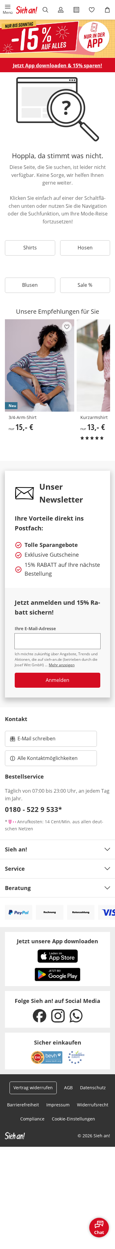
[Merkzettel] (92, 10)
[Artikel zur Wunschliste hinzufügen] (67, 326)
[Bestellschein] (76, 10)
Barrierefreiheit (23, 1105)
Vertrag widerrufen (33, 1087)
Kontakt (16, 719)
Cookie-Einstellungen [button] (73, 1119)
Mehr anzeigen (62, 665)
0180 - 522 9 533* (33, 809)
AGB (68, 1087)
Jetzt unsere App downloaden (57, 941)
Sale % (85, 285)
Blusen (30, 285)
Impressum (58, 1105)
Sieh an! (16, 849)
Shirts (30, 247)
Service (15, 868)
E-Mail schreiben (33, 740)
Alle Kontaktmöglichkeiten (47, 758)
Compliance (32, 1119)
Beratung (18, 888)
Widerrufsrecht (92, 1105)
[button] (8, 10)
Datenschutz (93, 1087)
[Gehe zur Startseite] (27, 10)
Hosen (85, 247)
